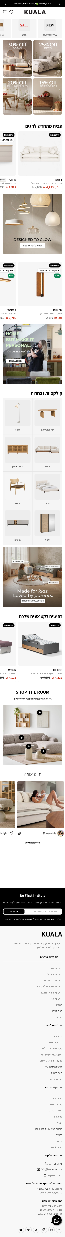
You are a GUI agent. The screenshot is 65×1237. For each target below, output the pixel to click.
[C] (47, 96)
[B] (17, 58)
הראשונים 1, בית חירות (52, 1205)
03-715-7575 (55, 1163)
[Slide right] (5, 4)
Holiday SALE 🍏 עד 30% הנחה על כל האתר (32, 3)
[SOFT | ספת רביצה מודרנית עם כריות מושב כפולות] (40, 153)
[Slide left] (60, 4)
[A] (47, 58)
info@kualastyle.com (51, 1169)
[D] (17, 96)
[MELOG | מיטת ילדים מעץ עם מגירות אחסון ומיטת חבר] (40, 644)
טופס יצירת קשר (55, 1175)
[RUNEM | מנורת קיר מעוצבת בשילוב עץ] (40, 284)
